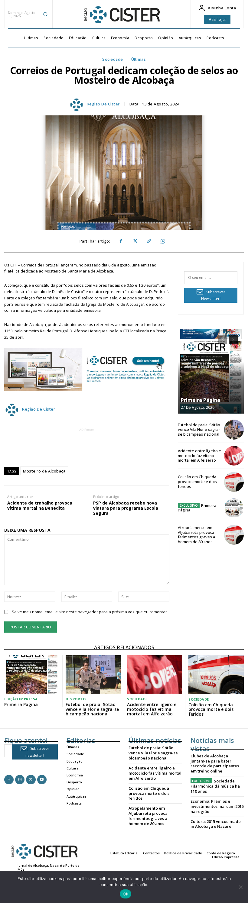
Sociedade (112, 59)
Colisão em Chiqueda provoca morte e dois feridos (197, 481)
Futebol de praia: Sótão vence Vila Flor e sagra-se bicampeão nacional (199, 429)
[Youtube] (42, 779)
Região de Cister (103, 104)
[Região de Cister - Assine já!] (86, 369)
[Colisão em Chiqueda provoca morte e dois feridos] (234, 482)
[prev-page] (222, 339)
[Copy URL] (148, 241)
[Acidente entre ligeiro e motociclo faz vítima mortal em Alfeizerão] (234, 456)
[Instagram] (19, 779)
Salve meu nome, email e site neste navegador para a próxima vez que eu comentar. (90, 611)
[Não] (240, 887)
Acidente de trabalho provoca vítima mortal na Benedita (39, 506)
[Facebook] (121, 241)
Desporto (76, 699)
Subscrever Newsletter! (213, 295)
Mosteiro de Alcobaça (44, 471)
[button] (45, 14)
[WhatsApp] (162, 241)
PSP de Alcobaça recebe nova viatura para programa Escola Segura (125, 508)
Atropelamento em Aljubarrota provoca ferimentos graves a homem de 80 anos (196, 534)
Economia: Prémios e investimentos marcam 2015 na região (217, 806)
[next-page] (233, 339)
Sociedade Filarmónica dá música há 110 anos (215, 786)
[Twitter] (135, 241)
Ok (125, 894)
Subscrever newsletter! (37, 752)
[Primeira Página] (211, 371)
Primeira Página (200, 400)
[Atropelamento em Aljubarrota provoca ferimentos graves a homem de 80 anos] (234, 534)
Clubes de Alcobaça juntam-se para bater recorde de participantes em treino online (215, 763)
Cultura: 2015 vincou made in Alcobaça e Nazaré (216, 824)
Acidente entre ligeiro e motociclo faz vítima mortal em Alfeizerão (199, 455)
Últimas (138, 59)
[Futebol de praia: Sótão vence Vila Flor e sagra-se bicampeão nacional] (234, 429)
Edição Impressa (21, 699)
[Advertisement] (114, 446)
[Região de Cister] (121, 14)
